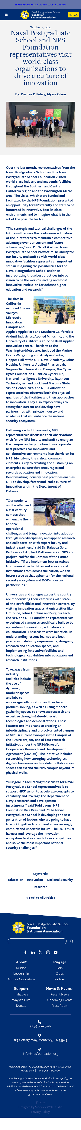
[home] (40, 14)
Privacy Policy (40, 1111)
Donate (73, 15)
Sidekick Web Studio (49, 1106)
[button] (6, 15)
